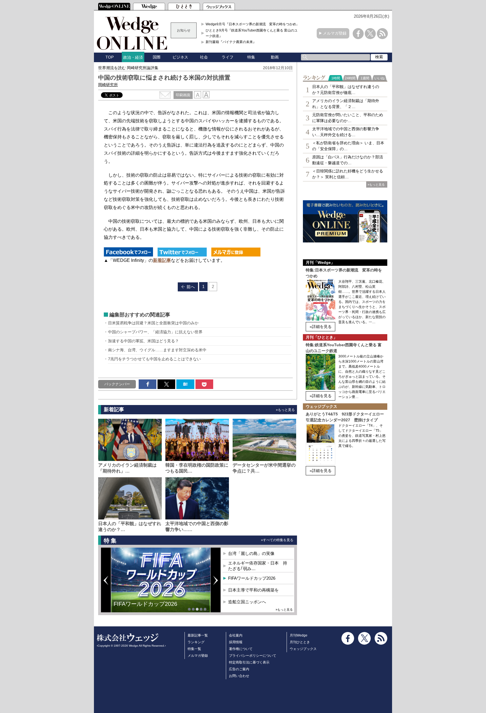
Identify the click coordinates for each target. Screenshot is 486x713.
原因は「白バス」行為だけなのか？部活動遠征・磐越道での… (347, 160)
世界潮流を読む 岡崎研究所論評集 (128, 68)
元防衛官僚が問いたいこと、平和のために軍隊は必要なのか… (347, 118)
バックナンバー (117, 384)
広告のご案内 (239, 669)
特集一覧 (194, 649)
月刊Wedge (298, 635)
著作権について (241, 649)
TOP (109, 57)
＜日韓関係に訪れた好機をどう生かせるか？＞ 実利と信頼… (347, 174)
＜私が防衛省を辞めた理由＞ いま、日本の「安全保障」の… (348, 146)
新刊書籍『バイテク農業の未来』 (231, 42)
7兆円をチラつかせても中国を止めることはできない (154, 359)
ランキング (196, 642)
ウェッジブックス (303, 649)
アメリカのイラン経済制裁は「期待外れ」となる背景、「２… (345, 103)
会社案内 (235, 635)
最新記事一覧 (198, 635)
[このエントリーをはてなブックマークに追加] (185, 384)
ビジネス (180, 57)
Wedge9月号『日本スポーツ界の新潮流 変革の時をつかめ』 (253, 24)
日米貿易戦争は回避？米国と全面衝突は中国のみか (153, 323)
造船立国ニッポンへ (247, 601)
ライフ (227, 57)
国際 (157, 57)
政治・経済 (133, 57)
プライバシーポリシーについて (252, 656)
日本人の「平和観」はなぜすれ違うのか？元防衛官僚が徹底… (345, 89)
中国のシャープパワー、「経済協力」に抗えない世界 (155, 332)
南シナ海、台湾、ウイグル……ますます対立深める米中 (157, 350)
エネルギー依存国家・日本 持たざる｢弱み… (257, 566)
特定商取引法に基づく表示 (249, 662)
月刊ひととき (300, 642)
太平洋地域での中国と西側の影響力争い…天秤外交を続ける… (345, 132)
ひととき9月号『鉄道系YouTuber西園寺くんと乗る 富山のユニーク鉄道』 (253, 33)
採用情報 (235, 642)
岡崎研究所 (108, 84)
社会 (204, 57)
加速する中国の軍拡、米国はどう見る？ (143, 341)
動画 (275, 57)
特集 (251, 57)
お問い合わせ (239, 676)
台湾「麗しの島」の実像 (251, 553)
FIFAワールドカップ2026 (251, 578)
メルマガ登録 (334, 33)
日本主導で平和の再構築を (147, 608)
